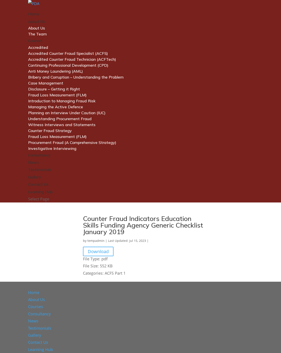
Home (33, 14)
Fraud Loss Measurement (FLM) (57, 94)
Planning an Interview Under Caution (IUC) (67, 112)
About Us (36, 21)
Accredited (38, 47)
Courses (35, 40)
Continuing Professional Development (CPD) (68, 65)
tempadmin (95, 241)
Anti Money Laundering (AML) (55, 71)
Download (98, 251)
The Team (37, 34)
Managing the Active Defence (55, 106)
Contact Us (38, 184)
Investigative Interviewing (52, 148)
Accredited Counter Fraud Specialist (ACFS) (68, 53)
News (33, 162)
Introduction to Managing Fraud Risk (61, 100)
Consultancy (39, 155)
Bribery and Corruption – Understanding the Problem (76, 77)
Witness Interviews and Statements (61, 124)
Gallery (34, 177)
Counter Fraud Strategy (50, 130)
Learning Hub (40, 191)
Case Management (45, 83)
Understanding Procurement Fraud (60, 118)
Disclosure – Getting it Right (54, 89)
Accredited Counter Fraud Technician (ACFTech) (72, 59)
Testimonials (39, 169)
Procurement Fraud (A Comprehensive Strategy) (72, 142)
